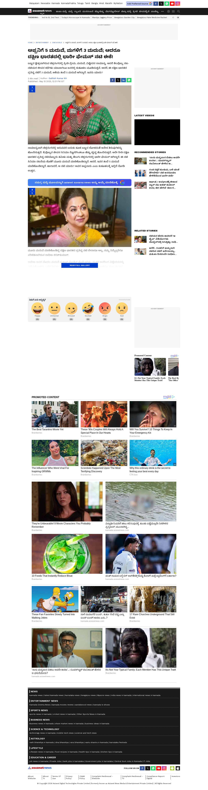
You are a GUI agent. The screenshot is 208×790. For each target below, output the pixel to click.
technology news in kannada (42, 733)
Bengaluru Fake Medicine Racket (152, 17)
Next (178, 17)
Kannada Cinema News (39, 705)
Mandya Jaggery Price (102, 17)
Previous (173, 17)
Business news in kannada (41, 724)
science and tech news (86, 733)
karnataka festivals (118, 742)
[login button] (169, 11)
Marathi (108, 3)
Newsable (45, 3)
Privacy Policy (69, 777)
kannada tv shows (101, 705)
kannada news (35, 695)
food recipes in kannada (66, 752)
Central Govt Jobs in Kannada (128, 761)
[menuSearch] (178, 11)
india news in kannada (121, 695)
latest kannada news (53, 695)
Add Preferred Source (137, 4)
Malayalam (34, 3)
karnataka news (72, 695)
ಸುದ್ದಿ (70, 11)
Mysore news (103, 695)
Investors (176, 776)
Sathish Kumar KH (58, 78)
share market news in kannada (69, 724)
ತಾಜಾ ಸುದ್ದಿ (61, 11)
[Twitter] (161, 4)
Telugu (80, 3)
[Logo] (41, 11)
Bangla (94, 3)
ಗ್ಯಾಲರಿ (77, 11)
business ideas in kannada (97, 724)
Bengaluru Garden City (124, 17)
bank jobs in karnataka (73, 761)
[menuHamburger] (173, 11)
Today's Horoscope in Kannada (76, 17)
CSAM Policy (82, 777)
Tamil (87, 3)
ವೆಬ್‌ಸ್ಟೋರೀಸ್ (112, 11)
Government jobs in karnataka (99, 761)
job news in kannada (38, 761)
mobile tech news (65, 733)
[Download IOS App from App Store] (177, 768)
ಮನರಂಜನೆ (87, 11)
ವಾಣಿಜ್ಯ (155, 11)
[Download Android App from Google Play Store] (172, 768)
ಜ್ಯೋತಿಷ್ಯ (99, 11)
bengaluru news (88, 695)
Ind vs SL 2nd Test (50, 17)
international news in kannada (146, 695)
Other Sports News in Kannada (91, 714)
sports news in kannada (40, 714)
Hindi (101, 3)
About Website (32, 777)
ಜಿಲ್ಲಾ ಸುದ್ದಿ (126, 11)
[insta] (177, 4)
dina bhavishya (62, 742)
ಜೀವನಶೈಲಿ (144, 11)
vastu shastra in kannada (96, 742)
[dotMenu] (162, 11)
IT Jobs (146, 761)
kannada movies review (62, 705)
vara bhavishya (76, 742)
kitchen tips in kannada (111, 752)
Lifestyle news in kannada (41, 752)
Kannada (55, 3)
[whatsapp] (166, 4)
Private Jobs (55, 761)
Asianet (39, 768)
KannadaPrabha (68, 3)
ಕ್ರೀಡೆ (135, 11)
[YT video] (172, 4)
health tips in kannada (89, 752)
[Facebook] (155, 4)
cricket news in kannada (64, 714)
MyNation (118, 3)
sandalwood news (83, 705)
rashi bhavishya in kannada (41, 742)
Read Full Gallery (80, 265)
